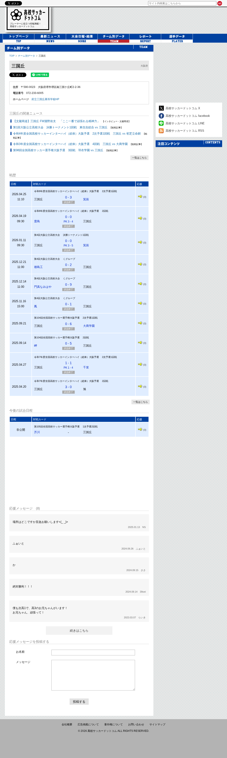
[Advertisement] (79, 471)
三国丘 (42, 55)
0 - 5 (68, 343)
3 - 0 (68, 387)
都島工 (38, 267)
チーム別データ (26, 55)
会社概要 (67, 724)
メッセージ (23, 662)
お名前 (20, 651)
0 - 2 (68, 265)
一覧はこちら (139, 157)
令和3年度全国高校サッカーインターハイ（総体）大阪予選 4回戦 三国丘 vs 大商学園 (70, 144)
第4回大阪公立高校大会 (47, 235)
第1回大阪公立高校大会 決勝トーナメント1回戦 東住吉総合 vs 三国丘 (60, 127)
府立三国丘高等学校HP (45, 99)
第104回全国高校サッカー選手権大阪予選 (57, 317)
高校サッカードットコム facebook (188, 115)
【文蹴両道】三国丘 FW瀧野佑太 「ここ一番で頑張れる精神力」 (56, 121)
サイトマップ (157, 724)
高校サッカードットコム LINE (185, 123)
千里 (86, 367)
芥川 (37, 432)
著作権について (113, 724)
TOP (11, 55)
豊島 (37, 221)
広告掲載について (88, 724)
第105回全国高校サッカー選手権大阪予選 (57, 426)
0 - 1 (68, 304)
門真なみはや (42, 286)
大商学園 (89, 325)
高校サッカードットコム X (183, 108)
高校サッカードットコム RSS (185, 130)
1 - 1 (68, 365)
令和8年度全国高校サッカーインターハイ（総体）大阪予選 (66, 191)
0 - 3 (68, 197)
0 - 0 (68, 219)
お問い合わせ (136, 724)
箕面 (86, 199)
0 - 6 (68, 324)
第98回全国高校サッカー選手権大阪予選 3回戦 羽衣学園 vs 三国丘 (58, 150)
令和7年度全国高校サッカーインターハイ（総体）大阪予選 (66, 357)
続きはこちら (79, 630)
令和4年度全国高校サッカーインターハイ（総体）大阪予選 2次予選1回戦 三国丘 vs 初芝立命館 (77, 133)
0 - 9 (68, 284)
